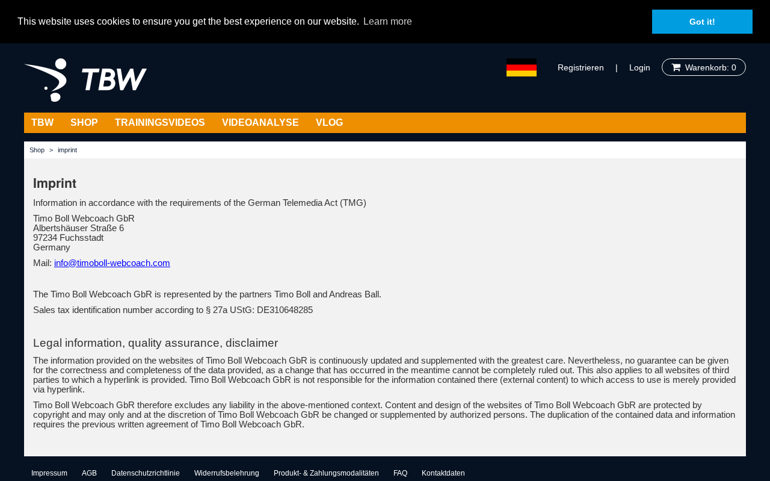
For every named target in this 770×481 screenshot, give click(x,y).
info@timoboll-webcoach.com (112, 263)
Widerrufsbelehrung (226, 473)
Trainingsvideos (160, 122)
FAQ (400, 473)
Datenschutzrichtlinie (145, 473)
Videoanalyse (260, 122)
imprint (67, 150)
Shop (84, 122)
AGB (89, 473)
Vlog (329, 122)
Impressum (49, 473)
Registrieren (581, 67)
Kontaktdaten (443, 473)
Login (639, 67)
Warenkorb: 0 (708, 67)
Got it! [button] (702, 21)
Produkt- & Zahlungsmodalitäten (326, 473)
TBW (42, 122)
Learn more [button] (387, 21)
